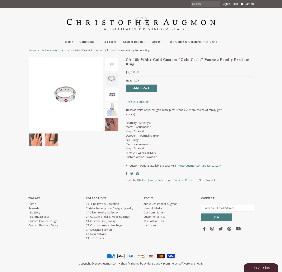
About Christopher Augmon (160, 204)
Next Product (207, 180)
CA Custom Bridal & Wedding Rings (108, 216)
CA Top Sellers (95, 238)
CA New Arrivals (96, 234)
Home (32, 50)
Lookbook (149, 225)
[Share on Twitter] (131, 174)
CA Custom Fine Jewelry (100, 221)
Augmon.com (109, 263)
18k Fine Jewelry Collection (54, 50)
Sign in (227, 4)
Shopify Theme (130, 263)
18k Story (34, 212)
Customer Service (154, 216)
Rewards (33, 208)
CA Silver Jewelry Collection (102, 212)
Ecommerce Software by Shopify (183, 263)
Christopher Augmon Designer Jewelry (109, 208)
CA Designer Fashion (99, 229)
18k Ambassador (38, 216)
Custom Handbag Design (43, 225)
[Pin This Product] (137, 174)
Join (235, 4)
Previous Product (184, 180)
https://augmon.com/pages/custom (199, 165)
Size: (129, 80)
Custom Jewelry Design (42, 221)
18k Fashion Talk (153, 221)
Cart (248, 4)
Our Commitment (154, 212)
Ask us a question (138, 101)
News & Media (152, 208)
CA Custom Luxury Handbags (104, 225)
